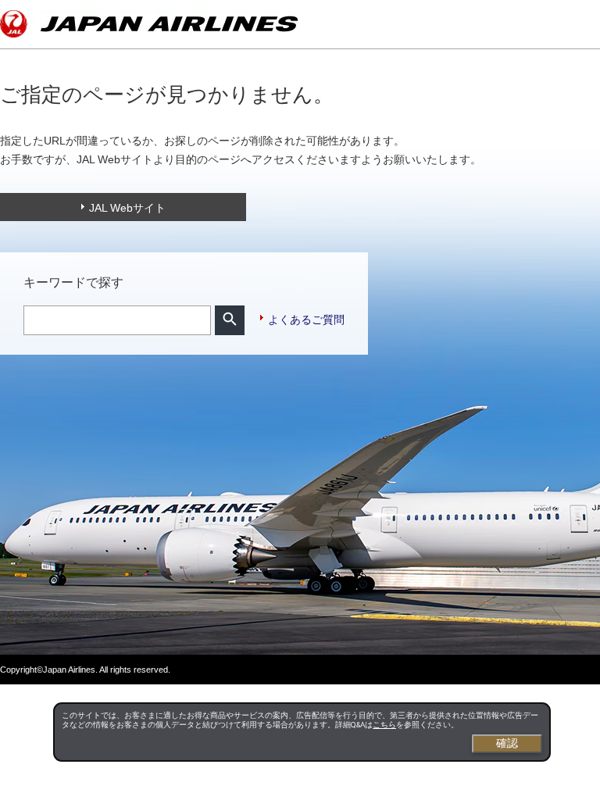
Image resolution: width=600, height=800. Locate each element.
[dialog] (301, 732)
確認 (507, 743)
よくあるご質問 (306, 319)
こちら (384, 724)
